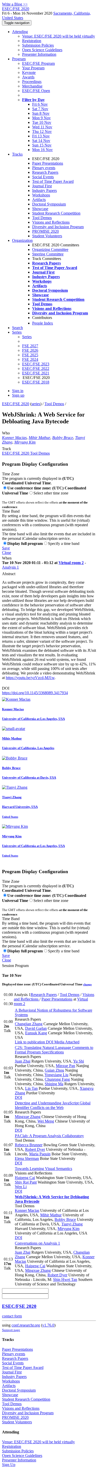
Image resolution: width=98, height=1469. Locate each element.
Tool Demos (42, 218)
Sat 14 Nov (41, 140)
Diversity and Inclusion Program (58, 227)
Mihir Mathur (39, 437)
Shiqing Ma (54, 1084)
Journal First (42, 186)
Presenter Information (39, 54)
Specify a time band (63, 543)
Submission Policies (38, 45)
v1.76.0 (48, 1325)
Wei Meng (45, 1121)
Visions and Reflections (51, 222)
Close (6, 552)
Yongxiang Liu (56, 1075)
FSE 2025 (30, 355)
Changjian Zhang (28, 1024)
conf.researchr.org (26, 1325)
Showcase (40, 209)
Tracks (17, 154)
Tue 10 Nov (41, 122)
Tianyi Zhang (72, 1224)
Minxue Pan (65, 1066)
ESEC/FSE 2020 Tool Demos (26, 453)
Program (19, 59)
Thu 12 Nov (42, 131)
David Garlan (36, 1028)
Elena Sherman (27, 1158)
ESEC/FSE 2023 (35, 364)
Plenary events (43, 168)
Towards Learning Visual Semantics (43, 1168)
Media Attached (66, 1042)
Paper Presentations (47, 163)
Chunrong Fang (57, 1079)
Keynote (29, 72)
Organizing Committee (50, 249)
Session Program (15, 965)
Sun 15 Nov (42, 145)
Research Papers (45, 172)
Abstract (8, 574)
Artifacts (39, 199)
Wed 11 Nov (42, 127)
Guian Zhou (54, 1070)
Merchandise (32, 86)
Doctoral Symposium (49, 204)
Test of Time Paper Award (53, 181)
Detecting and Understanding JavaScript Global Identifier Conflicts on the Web (52, 1105)
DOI (5, 688)
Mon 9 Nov (41, 118)
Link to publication (30, 1042)
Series (27, 337)
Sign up (18, 395)
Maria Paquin (40, 1154)
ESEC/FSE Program (38, 63)
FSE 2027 (30, 346)
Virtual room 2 (71, 563)
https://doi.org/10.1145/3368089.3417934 (35, 693)
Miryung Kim (25, 442)
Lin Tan (31, 1088)
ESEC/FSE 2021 (35, 373)
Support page (11, 1330)
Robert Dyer (35, 1149)
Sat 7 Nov (40, 109)
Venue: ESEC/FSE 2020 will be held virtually (58, 36)
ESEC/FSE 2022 (35, 368)
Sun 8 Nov (41, 113)
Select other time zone (50, 493)
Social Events (43, 177)
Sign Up (8, 1464)
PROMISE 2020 (45, 231)
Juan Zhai (22, 1061)
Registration (31, 41)
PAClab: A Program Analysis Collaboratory (49, 1136)
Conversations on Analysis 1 (37, 1243)
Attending (20, 32)
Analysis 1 (10, 567)
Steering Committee (48, 254)
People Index (42, 323)
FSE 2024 (30, 359)
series (35, 404)
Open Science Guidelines (42, 50)
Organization (22, 240)
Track (6, 449)
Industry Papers (44, 190)
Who (6, 433)
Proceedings (31, 81)
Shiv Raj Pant (26, 1182)
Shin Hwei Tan (65, 1279)
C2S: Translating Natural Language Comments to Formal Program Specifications (54, 1049)
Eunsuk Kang (36, 1033)
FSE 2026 (30, 350)
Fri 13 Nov (41, 136)
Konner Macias (14, 437)
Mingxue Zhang (27, 1116)
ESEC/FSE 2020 (15, 404)
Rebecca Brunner (28, 1145)
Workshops (41, 195)
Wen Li (21, 1187)
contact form (12, 1316)
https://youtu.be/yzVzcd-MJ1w (30, 677)
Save (6, 548)
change (87, 984)
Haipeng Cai (25, 1178)
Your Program (33, 68)
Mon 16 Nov (42, 150)
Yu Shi (78, 1061)
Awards (28, 77)
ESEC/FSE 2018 (35, 382)
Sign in (17, 391)
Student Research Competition (56, 213)
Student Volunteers (47, 236)
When (7, 558)
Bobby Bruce (62, 437)
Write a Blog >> (15, 4)
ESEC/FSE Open (36, 91)
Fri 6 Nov (40, 104)
